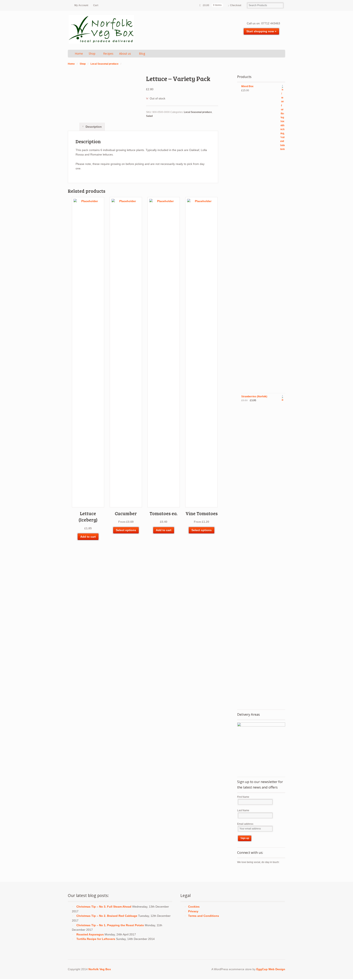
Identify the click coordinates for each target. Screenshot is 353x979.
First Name (243, 796)
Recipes (108, 53)
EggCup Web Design (270, 969)
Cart (95, 5)
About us (125, 53)
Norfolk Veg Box (99, 969)
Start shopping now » (261, 31)
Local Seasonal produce (104, 63)
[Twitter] (240, 871)
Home (79, 53)
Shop (92, 53)
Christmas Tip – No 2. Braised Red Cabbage (106, 915)
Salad (149, 116)
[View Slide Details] (261, 746)
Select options (126, 530)
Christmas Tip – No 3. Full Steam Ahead (103, 906)
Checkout (235, 5)
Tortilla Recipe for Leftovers (95, 939)
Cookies (194, 906)
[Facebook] (247, 871)
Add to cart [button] (88, 536)
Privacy (193, 911)
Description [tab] (93, 126)
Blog (142, 53)
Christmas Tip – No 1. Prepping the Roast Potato (110, 925)
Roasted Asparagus (90, 934)
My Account (81, 5)
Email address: (245, 823)
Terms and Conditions (203, 915)
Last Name (243, 810)
